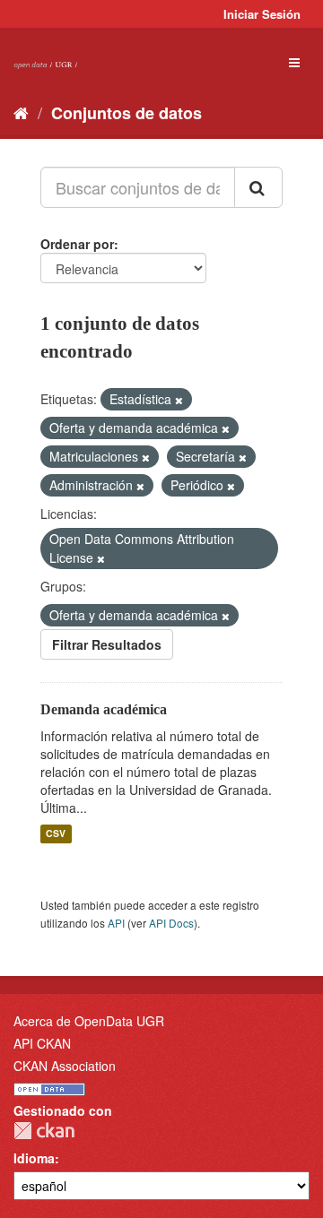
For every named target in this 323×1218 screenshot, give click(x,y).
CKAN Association (64, 1066)
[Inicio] (21, 112)
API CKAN (42, 1043)
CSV (55, 834)
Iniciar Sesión (262, 13)
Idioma (34, 1158)
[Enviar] (258, 187)
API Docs (171, 922)
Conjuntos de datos (126, 113)
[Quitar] (179, 400)
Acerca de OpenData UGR (88, 1021)
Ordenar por (77, 244)
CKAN (43, 1130)
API (116, 922)
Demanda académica (103, 709)
